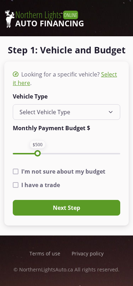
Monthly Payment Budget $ (51, 128)
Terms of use (44, 253)
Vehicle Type (30, 96)
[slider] (37, 153)
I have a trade (40, 185)
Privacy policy (88, 253)
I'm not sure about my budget (63, 171)
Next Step (66, 208)
